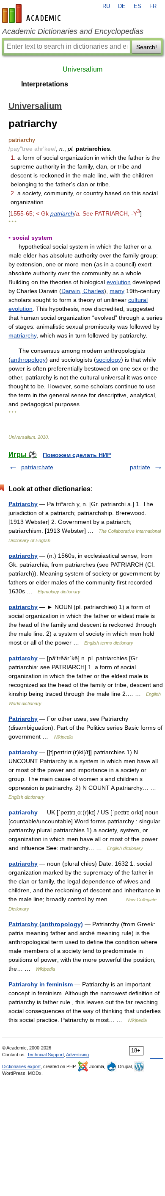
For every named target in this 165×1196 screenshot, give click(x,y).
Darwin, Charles (82, 291)
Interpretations (44, 84)
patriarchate (37, 467)
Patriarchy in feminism (40, 984)
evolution (119, 282)
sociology (108, 359)
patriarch (62, 213)
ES (137, 6)
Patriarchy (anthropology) (45, 924)
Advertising (77, 1054)
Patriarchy (23, 504)
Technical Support (45, 1054)
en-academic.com (32, 13)
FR (153, 6)
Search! (146, 47)
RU (106, 6)
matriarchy (22, 335)
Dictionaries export (21, 1066)
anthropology (28, 359)
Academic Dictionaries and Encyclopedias (72, 31)
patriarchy (23, 555)
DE (122, 6)
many (117, 291)
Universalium (82, 69)
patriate (140, 467)
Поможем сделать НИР (77, 454)
